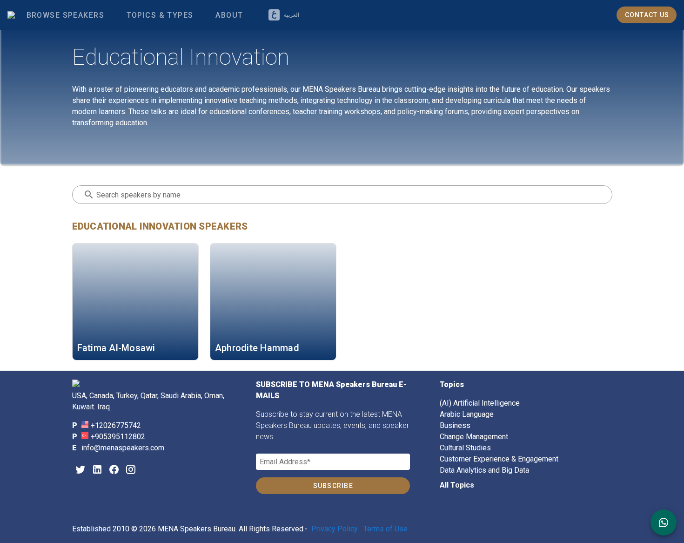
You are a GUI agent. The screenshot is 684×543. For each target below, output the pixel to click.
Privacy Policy (334, 528)
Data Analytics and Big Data (484, 470)
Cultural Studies (465, 447)
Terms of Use (385, 528)
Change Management (474, 436)
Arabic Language (467, 414)
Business (455, 425)
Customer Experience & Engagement (499, 459)
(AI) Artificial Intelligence (480, 403)
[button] (159, 15)
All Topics (457, 485)
